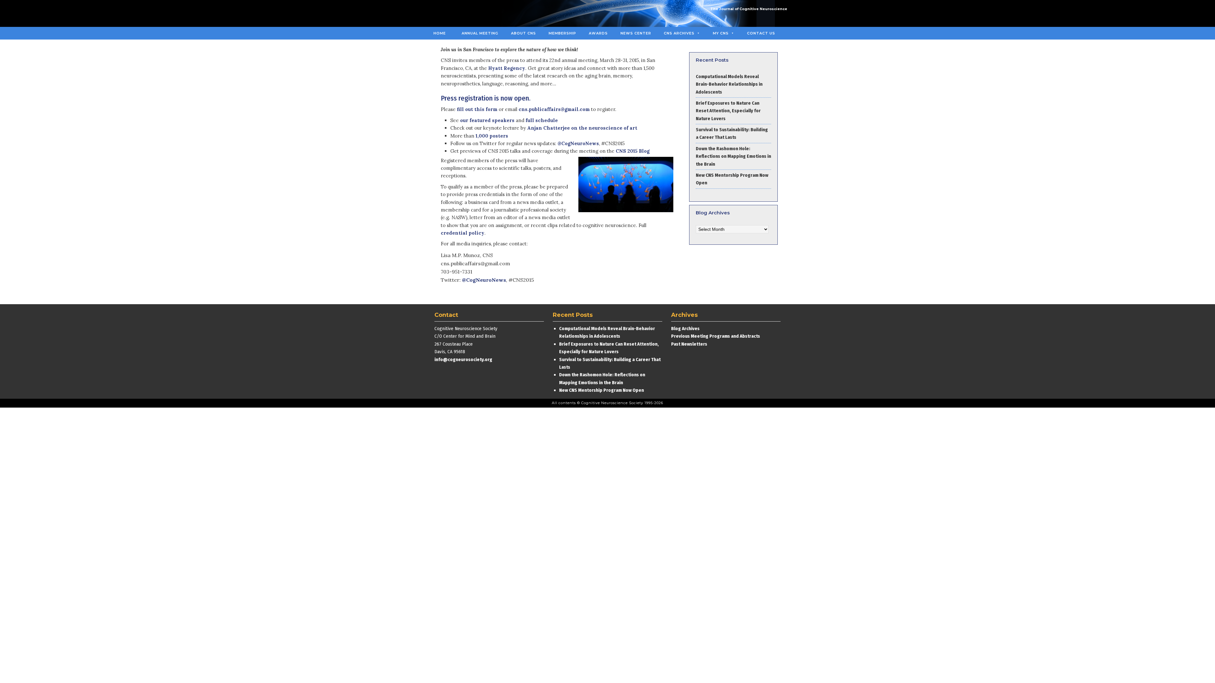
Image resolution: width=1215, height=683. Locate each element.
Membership (562, 33)
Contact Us (761, 33)
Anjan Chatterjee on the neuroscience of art (582, 128)
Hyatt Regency (506, 68)
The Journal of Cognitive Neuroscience (748, 9)
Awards (598, 33)
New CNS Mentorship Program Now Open (601, 390)
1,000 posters (492, 136)
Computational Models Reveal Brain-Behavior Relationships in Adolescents (729, 84)
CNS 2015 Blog (633, 151)
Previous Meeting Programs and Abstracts (715, 336)
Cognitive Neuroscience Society (475, 13)
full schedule (542, 120)
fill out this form (477, 109)
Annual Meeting (480, 33)
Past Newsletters (689, 344)
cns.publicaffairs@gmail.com (554, 109)
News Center (635, 33)
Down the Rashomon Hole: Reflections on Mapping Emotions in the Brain (733, 156)
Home (439, 33)
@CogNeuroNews (578, 143)
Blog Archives (685, 328)
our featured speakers (487, 120)
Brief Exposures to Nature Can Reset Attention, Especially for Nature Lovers (728, 110)
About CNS (523, 33)
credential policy (462, 233)
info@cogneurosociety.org (463, 359)
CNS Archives (679, 33)
